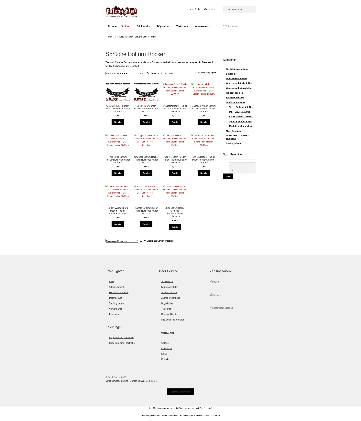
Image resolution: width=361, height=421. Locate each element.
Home (114, 26)
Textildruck (182, 26)
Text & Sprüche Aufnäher (241, 107)
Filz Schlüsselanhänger (237, 69)
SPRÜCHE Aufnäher (124, 36)
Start (110, 36)
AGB (111, 281)
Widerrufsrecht (116, 287)
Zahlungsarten (116, 303)
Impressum (114, 314)
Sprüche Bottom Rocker (240, 121)
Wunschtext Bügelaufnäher (239, 83)
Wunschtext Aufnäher (236, 78)
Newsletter (166, 348)
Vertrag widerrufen (180, 391)
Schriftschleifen (169, 292)
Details (117, 122)
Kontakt (165, 359)
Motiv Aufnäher (233, 131)
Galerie (165, 342)
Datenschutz (115, 297)
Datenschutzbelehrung (116, 380)
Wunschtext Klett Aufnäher (239, 88)
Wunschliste (209, 8)
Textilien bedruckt (234, 92)
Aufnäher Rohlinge (235, 97)
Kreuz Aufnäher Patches (241, 116)
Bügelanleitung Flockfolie (122, 342)
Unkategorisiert (233, 143)
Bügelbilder (163, 26)
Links (164, 353)
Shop (127, 26)
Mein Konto (195, 8)
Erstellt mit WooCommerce (143, 380)
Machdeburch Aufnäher (240, 126)
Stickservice (143, 26)
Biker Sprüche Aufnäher (240, 111)
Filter (228, 176)
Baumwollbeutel (169, 314)
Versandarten (116, 308)
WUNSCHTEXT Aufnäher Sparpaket (237, 137)
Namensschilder (169, 287)
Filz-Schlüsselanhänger (173, 319)
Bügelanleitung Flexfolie (121, 337)
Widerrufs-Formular (118, 292)
